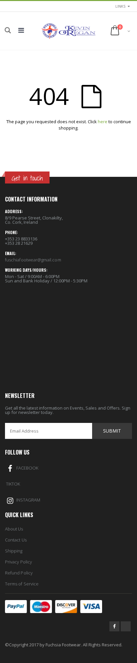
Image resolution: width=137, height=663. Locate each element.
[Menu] (21, 30)
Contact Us (16, 540)
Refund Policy (19, 573)
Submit (112, 431)
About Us (14, 529)
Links (120, 6)
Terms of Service (22, 584)
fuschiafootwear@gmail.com (33, 260)
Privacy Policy (18, 562)
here (102, 122)
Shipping (14, 551)
